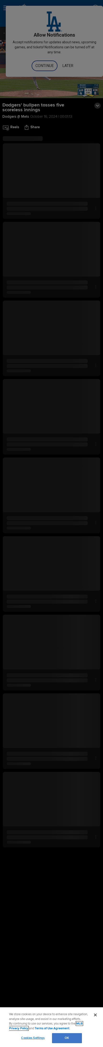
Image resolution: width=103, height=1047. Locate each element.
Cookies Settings (33, 1038)
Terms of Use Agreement (52, 1028)
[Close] (95, 1015)
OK (67, 1038)
